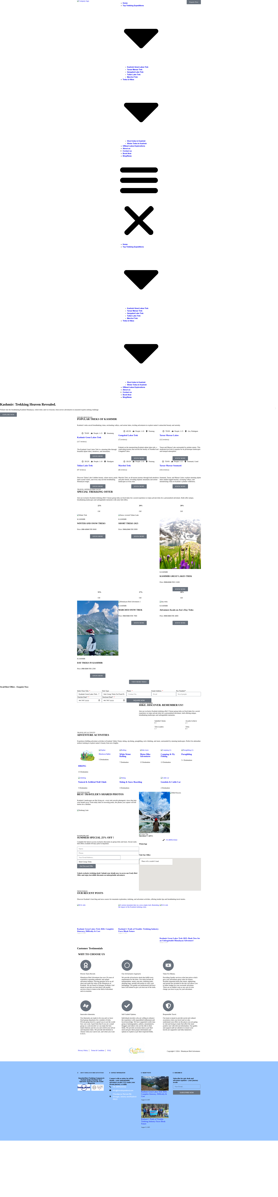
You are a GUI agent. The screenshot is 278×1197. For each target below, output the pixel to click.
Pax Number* (181, 691)
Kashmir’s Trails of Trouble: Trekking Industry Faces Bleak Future (153, 1121)
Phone (129, 691)
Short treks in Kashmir (136, 141)
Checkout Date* (107, 697)
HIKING (82, 766)
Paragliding (186, 754)
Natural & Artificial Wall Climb (92, 782)
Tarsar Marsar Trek (134, 69)
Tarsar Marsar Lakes (169, 435)
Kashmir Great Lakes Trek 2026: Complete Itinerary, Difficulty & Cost (95, 930)
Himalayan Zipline (105, 754)
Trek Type (105, 691)
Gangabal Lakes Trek (128, 435)
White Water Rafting (125, 755)
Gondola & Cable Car (171, 782)
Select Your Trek (83, 691)
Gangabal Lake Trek (135, 72)
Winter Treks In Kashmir (137, 143)
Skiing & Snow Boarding (130, 782)
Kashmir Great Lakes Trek (137, 67)
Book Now (127, 153)
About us (126, 148)
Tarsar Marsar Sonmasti (170, 465)
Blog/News (127, 156)
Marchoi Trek (132, 77)
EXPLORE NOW (8, 414)
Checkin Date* (82, 697)
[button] (139, 200)
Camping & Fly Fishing (168, 755)
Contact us (127, 151)
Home (125, 3)
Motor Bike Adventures (145, 755)
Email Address (156, 691)
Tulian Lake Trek (134, 74)
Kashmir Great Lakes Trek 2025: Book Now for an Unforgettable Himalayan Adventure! (180, 939)
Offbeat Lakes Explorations (134, 146)
